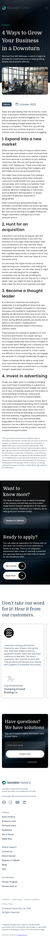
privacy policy (32, 762)
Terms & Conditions (32, 899)
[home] (16, 8)
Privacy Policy (7, 904)
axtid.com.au (22, 935)
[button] (46, 8)
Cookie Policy (16, 899)
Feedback (5, 899)
